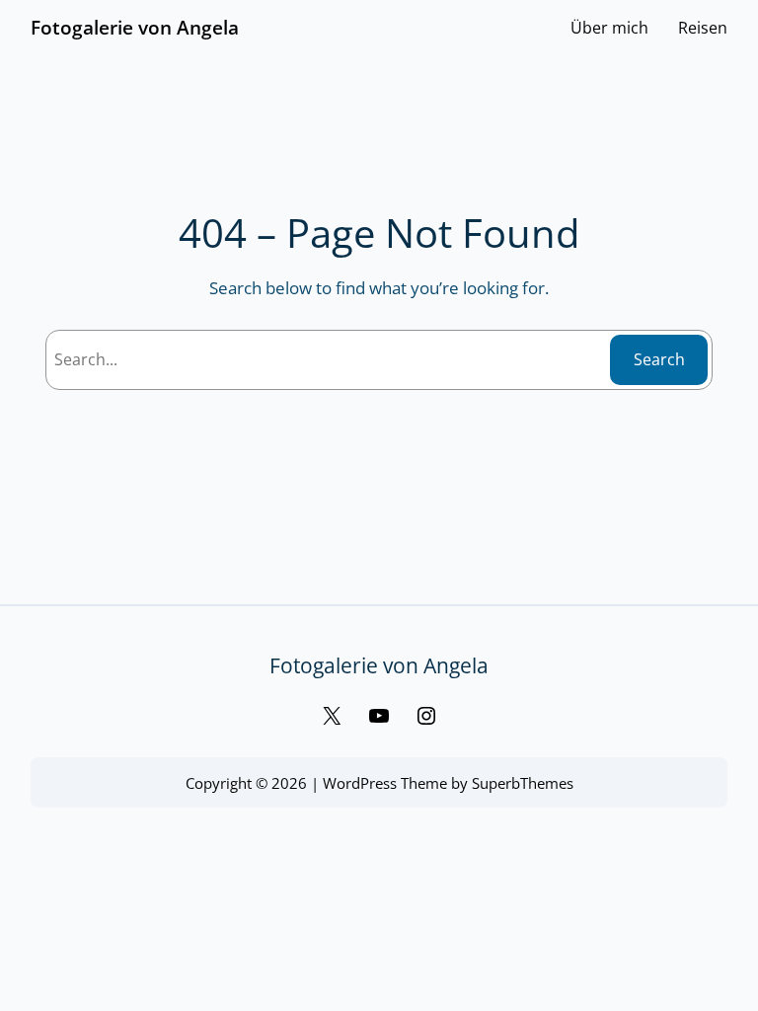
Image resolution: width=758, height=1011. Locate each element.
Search (659, 359)
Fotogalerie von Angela (135, 27)
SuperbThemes (522, 783)
